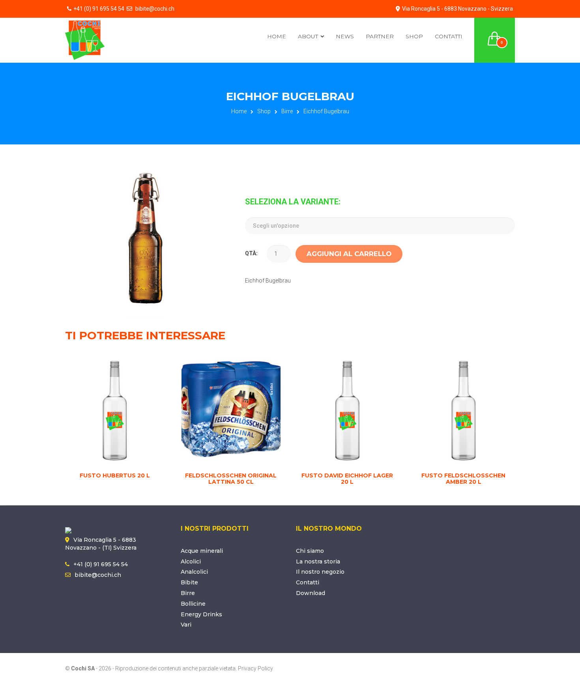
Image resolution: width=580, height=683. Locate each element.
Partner (380, 36)
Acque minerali (202, 550)
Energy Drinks (201, 614)
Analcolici (194, 571)
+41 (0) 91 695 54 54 (98, 9)
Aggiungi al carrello (349, 254)
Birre (287, 111)
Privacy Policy (255, 668)
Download (310, 593)
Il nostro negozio (320, 571)
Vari (186, 624)
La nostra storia (318, 561)
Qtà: (251, 253)
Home (276, 36)
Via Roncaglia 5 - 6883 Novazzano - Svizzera (457, 9)
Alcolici (191, 561)
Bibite (189, 582)
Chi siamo (310, 550)
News (345, 36)
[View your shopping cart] (495, 34)
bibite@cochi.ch (154, 9)
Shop (414, 36)
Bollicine (193, 603)
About (308, 36)
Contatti (448, 36)
